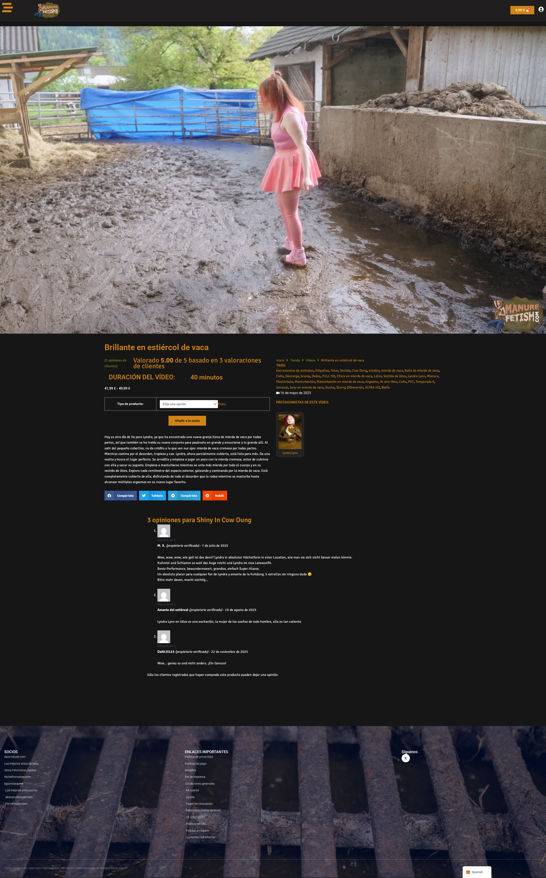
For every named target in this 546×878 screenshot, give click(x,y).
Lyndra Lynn (416, 376)
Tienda (295, 360)
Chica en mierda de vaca (354, 376)
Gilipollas (322, 370)
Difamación (355, 387)
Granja (305, 376)
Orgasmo (371, 382)
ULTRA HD (372, 387)
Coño (280, 376)
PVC (411, 382)
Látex (378, 376)
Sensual (282, 387)
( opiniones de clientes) (115, 363)
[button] (121, 495)
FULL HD (328, 376)
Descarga (292, 376)
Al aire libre (388, 382)
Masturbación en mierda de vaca (340, 382)
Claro (222, 404)
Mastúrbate (284, 382)
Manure (432, 376)
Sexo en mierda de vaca (307, 387)
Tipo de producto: (130, 404)
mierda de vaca (392, 370)
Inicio (280, 360)
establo (374, 370)
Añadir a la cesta (187, 421)
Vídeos (310, 360)
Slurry (340, 387)
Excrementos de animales (295, 370)
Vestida (345, 370)
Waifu (386, 387)
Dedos (316, 376)
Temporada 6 (425, 382)
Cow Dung (359, 370)
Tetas (334, 370)
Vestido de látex (394, 376)
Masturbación (305, 382)
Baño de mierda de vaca (422, 370)
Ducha (330, 387)
